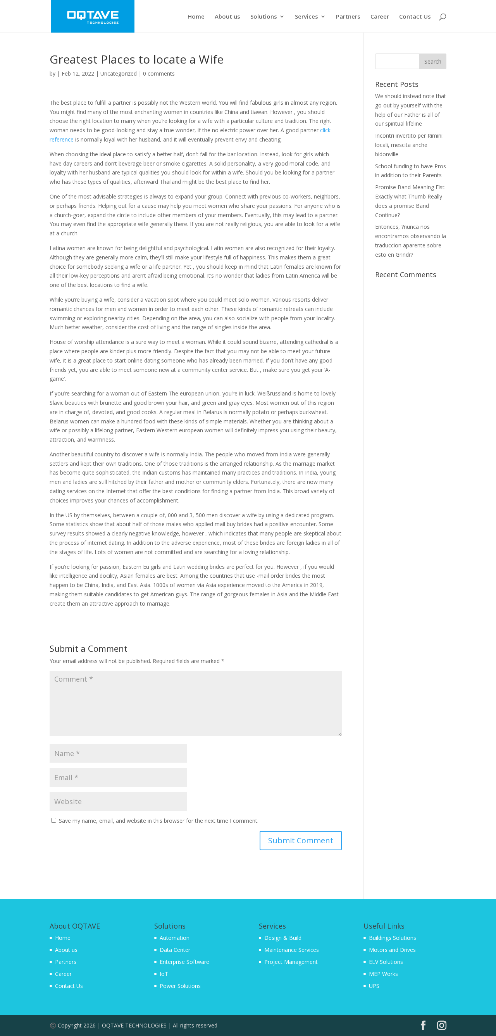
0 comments (159, 73)
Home (196, 17)
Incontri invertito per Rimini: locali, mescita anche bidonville (409, 145)
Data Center (175, 949)
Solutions (263, 17)
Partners (348, 17)
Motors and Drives (392, 949)
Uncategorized (118, 73)
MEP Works (383, 973)
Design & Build (282, 937)
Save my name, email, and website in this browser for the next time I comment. (158, 820)
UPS (374, 985)
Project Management (291, 961)
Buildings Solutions (392, 937)
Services (306, 17)
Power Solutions (180, 985)
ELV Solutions (386, 961)
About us (227, 17)
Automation (174, 937)
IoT (164, 973)
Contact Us (415, 17)
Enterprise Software (184, 961)
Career (379, 17)
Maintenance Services (291, 949)
